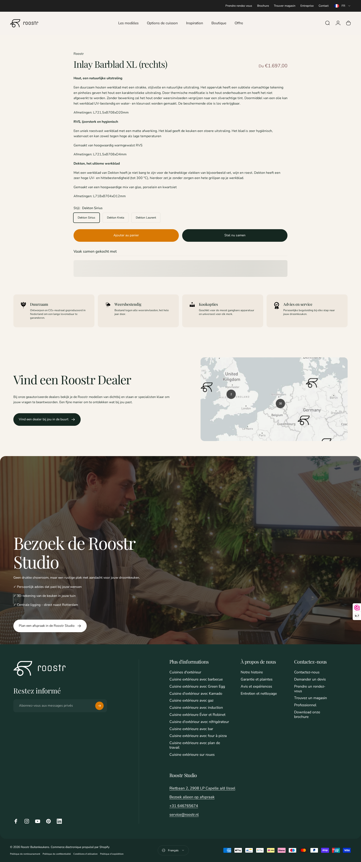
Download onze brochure (307, 714)
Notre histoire (252, 672)
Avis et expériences (256, 686)
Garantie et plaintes (256, 679)
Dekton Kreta (115, 218)
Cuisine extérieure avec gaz (191, 700)
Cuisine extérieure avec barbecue (196, 679)
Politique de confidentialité (57, 854)
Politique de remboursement (25, 854)
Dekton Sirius (86, 218)
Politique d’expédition (111, 854)
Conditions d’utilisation (85, 854)
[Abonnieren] (99, 706)
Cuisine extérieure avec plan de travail (194, 745)
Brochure (263, 6)
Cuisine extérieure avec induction (196, 707)
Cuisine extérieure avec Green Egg (197, 686)
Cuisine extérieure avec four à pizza (198, 736)
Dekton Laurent (146, 218)
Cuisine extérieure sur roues (192, 754)
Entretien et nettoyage (259, 693)
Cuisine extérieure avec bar (191, 729)
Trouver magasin (284, 6)
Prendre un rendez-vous (309, 688)
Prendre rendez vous (238, 6)
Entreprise (307, 6)
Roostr (79, 53)
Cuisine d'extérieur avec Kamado (195, 693)
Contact (324, 6)
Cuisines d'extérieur (185, 672)
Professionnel (305, 705)
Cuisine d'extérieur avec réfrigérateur (199, 722)
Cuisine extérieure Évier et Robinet (197, 714)
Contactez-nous (306, 672)
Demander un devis (310, 679)
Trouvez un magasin (310, 698)
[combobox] (342, 6)
